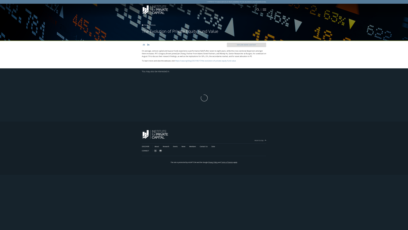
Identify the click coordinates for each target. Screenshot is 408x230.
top (259, 140)
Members (192, 146)
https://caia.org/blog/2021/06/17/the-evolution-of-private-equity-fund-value (205, 61)
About (157, 146)
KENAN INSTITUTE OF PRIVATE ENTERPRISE (228, 2)
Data (213, 146)
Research (166, 146)
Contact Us (204, 146)
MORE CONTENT (246, 45)
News (183, 146)
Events (175, 146)
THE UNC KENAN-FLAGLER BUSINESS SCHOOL (254, 2)
